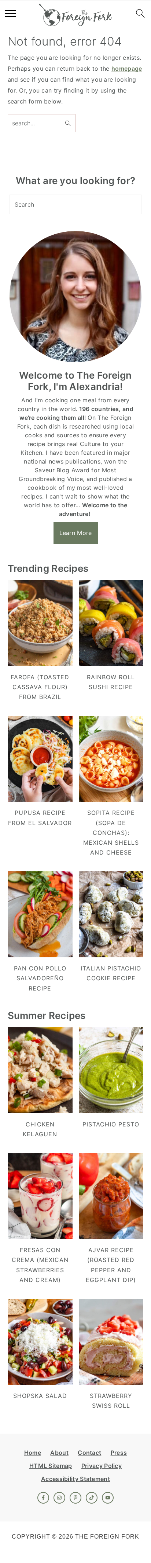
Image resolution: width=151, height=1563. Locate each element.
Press (119, 1452)
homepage (126, 68)
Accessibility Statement (75, 1478)
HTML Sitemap (50, 1465)
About (59, 1452)
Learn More (75, 532)
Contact (89, 1452)
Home (32, 1452)
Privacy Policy (101, 1465)
